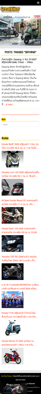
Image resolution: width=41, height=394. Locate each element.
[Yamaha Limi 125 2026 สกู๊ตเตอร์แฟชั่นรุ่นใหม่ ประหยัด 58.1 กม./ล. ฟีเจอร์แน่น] (13, 187)
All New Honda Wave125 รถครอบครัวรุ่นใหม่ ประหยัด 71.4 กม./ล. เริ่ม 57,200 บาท (20, 202)
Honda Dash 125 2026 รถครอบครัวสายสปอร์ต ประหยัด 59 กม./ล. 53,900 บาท (20, 230)
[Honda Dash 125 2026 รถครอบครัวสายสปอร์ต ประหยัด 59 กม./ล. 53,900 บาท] (13, 243)
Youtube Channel (28, 383)
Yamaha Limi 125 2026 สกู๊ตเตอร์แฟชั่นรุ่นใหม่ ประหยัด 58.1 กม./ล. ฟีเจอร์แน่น (20, 174)
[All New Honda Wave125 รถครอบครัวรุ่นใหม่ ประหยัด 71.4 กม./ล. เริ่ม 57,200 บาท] (13, 215)
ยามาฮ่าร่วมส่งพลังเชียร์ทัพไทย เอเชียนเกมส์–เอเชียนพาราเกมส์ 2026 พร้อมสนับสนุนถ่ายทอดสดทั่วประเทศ (20, 286)
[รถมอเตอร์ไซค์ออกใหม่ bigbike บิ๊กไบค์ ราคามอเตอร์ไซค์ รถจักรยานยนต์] (10, 10)
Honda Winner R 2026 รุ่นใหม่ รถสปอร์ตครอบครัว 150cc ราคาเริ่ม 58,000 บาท (18, 343)
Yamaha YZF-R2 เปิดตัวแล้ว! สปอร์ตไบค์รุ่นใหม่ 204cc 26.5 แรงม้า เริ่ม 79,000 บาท (19, 258)
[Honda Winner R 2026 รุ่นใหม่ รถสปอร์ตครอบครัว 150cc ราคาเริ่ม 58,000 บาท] (13, 356)
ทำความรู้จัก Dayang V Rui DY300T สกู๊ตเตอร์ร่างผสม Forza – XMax (19, 60)
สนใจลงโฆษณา (7, 376)
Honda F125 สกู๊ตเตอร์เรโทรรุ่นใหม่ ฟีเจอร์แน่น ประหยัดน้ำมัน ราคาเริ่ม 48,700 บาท (19, 314)
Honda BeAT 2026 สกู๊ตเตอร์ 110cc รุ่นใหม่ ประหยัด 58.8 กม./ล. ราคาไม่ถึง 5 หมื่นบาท (20, 146)
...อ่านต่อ (8, 104)
